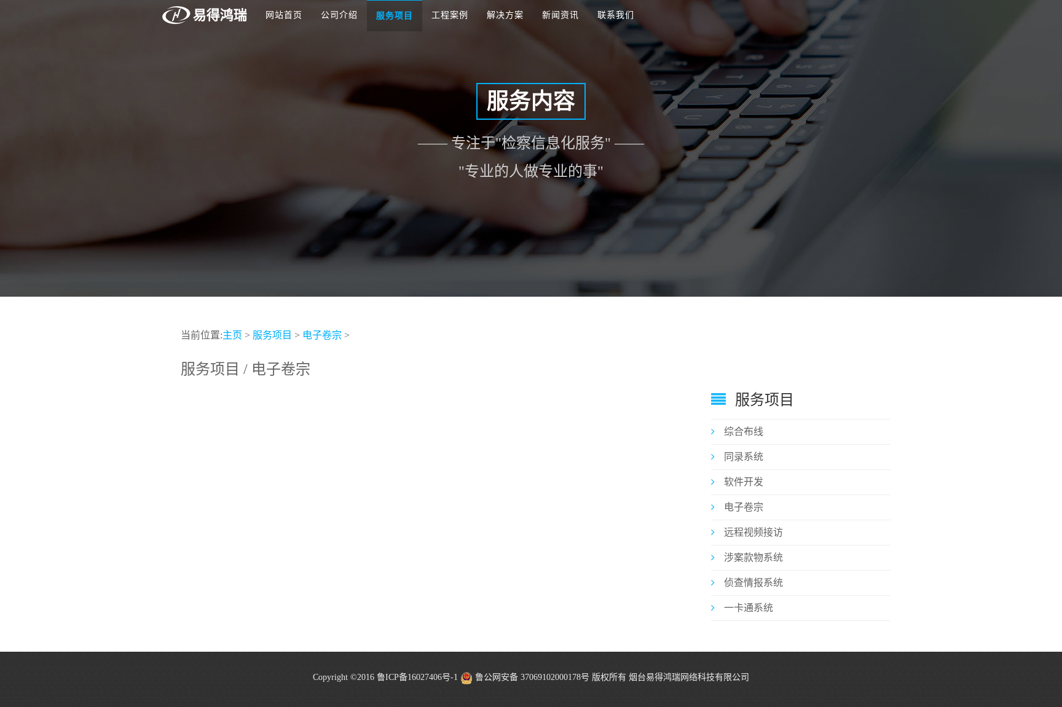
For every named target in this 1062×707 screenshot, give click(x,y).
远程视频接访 (753, 532)
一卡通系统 (748, 608)
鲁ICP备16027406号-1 (417, 677)
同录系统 (743, 456)
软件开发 (743, 482)
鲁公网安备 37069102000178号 (531, 677)
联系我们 (615, 15)
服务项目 (394, 15)
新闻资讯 (560, 15)
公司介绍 (339, 15)
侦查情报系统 (753, 582)
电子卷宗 (322, 335)
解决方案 (505, 15)
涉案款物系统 (753, 557)
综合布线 (743, 431)
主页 (232, 335)
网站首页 (284, 15)
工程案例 (449, 15)
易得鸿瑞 (220, 15)
